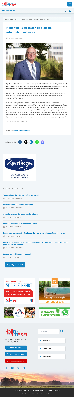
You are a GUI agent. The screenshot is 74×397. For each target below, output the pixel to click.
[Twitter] (18, 368)
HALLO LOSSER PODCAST (16, 354)
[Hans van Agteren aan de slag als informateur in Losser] (37, 61)
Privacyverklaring (38, 390)
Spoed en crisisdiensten (17, 361)
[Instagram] (12, 368)
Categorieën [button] (47, 348)
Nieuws (27, 130)
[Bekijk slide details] (19, 167)
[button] (65, 10)
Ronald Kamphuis (29, 393)
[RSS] (24, 368)
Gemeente (22, 130)
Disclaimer (57, 390)
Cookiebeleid (48, 390)
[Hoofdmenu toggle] (69, 4)
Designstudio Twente (46, 393)
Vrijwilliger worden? (15, 265)
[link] (69, 10)
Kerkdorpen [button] (47, 356)
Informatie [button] (46, 341)
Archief (16, 130)
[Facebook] (6, 368)
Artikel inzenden (15, 347)
